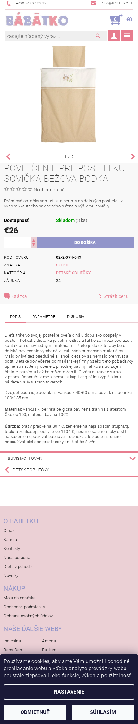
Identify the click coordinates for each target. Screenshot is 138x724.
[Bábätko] (37, 20)
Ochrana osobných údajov (28, 615)
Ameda (49, 640)
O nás (9, 530)
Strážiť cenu (116, 296)
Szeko (62, 265)
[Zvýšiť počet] (34, 240)
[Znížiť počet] (34, 245)
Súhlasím (103, 712)
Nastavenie (69, 692)
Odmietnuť (35, 712)
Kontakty (12, 548)
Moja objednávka (20, 597)
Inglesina (12, 640)
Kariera (10, 539)
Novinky (11, 575)
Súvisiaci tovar (25, 458)
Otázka (19, 296)
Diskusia (76, 317)
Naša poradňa (17, 557)
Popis (15, 317)
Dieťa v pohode (18, 566)
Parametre (44, 317)
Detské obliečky (73, 273)
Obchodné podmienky (24, 606)
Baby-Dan (13, 649)
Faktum (49, 649)
